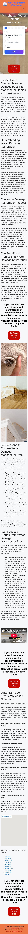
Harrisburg (8, 856)
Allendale (8, 858)
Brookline (8, 866)
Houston (14, 931)
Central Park (9, 868)
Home (21, 928)
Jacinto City (8, 872)
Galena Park (8, 860)
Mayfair (7, 874)
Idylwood (7, 864)
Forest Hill (8, 862)
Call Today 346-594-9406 (14, 69)
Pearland (19, 931)
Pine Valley (8, 870)
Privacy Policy (15, 928)
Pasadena (8, 931)
